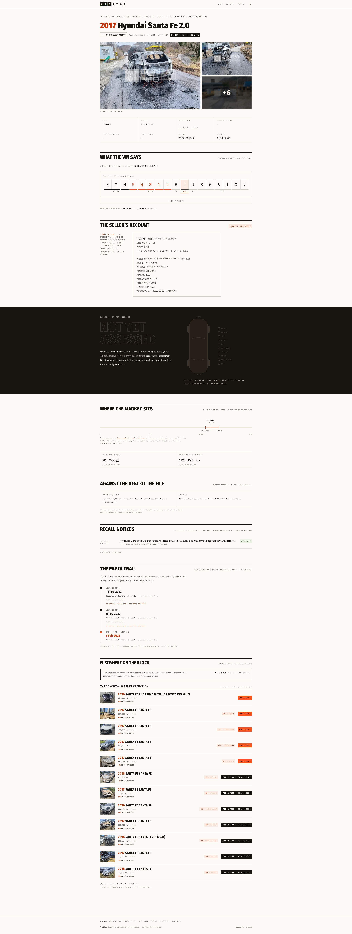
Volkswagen (164, 921)
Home (220, 4)
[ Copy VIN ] (176, 201)
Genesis (154, 921)
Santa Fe (149, 17)
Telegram (240, 927)
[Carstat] (113, 4)
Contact (241, 4)
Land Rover (177, 921)
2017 (160, 17)
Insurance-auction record (114, 17)
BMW (140, 921)
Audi (146, 921)
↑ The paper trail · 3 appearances (232, 673)
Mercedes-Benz (130, 921)
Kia (120, 921)
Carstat (103, 926)
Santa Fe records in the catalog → (119, 884)
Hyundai (137, 17)
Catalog (230, 4)
